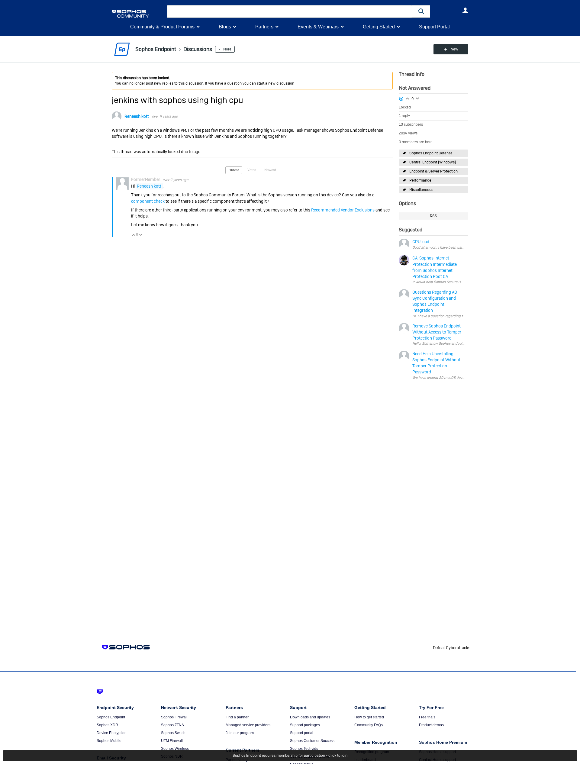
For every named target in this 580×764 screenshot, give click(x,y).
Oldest (234, 170)
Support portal (301, 733)
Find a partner (237, 717)
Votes (251, 170)
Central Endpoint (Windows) (432, 162)
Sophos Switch (173, 733)
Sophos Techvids (304, 748)
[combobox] (289, 11)
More (227, 49)
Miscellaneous (421, 189)
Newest (270, 170)
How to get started (369, 717)
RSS (433, 216)
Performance (420, 180)
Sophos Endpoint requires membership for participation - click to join (290, 755)
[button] (421, 11)
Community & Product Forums (162, 26)
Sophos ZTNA (172, 725)
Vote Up (133, 234)
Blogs (225, 26)
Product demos (431, 725)
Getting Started (379, 26)
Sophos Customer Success (312, 741)
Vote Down (140, 234)
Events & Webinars (318, 26)
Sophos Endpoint (111, 717)
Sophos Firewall (174, 717)
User (465, 10)
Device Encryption (112, 733)
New (454, 49)
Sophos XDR (107, 725)
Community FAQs (368, 725)
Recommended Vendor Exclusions (343, 210)
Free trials (427, 717)
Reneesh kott (136, 116)
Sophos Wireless (175, 748)
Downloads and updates (310, 717)
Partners (264, 26)
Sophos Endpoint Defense (431, 153)
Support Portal (434, 26)
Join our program (240, 733)
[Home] (138, 14)
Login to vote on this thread (407, 97)
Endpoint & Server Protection (433, 171)
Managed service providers (248, 725)
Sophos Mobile (109, 741)
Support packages (305, 725)
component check (148, 201)
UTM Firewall (172, 741)
